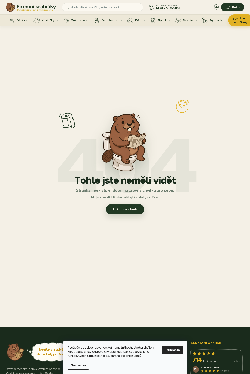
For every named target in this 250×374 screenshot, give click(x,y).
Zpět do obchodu (125, 209)
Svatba (188, 20)
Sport (162, 20)
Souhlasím (172, 350)
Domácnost (110, 20)
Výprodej (216, 20)
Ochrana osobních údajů (124, 355)
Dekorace (78, 20)
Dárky (20, 20)
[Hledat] (67, 7)
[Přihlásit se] (215, 7)
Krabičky (48, 20)
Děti (138, 20)
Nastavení (78, 365)
